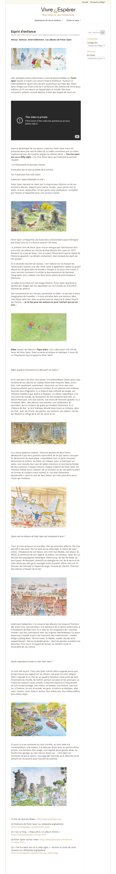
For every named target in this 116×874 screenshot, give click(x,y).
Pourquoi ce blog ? (97, 2)
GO (102, 32)
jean (15, 35)
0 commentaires (74, 35)
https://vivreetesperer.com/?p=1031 (28, 834)
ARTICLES (29, 35)
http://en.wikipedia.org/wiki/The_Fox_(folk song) (34, 853)
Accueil (85, 2)
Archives (91, 55)
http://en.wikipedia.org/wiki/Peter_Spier (30, 827)
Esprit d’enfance (23, 31)
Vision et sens (72, 21)
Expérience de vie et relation (48, 21)
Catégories (92, 42)
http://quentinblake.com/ (49, 819)
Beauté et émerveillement (41, 35)
